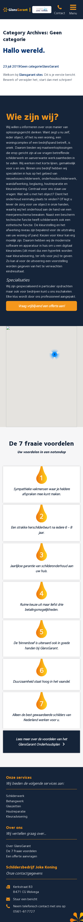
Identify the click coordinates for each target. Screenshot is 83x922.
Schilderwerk (15, 796)
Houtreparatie (16, 811)
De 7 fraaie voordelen (21, 851)
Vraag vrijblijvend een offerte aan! (41, 306)
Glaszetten (13, 806)
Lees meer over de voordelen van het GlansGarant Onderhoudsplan (41, 741)
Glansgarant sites (31, 75)
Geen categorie (31, 66)
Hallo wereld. (24, 50)
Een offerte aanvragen (21, 856)
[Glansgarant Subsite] (27, 9)
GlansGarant (50, 66)
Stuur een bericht (25, 899)
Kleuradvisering (16, 816)
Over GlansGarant (18, 846)
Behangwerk (15, 801)
